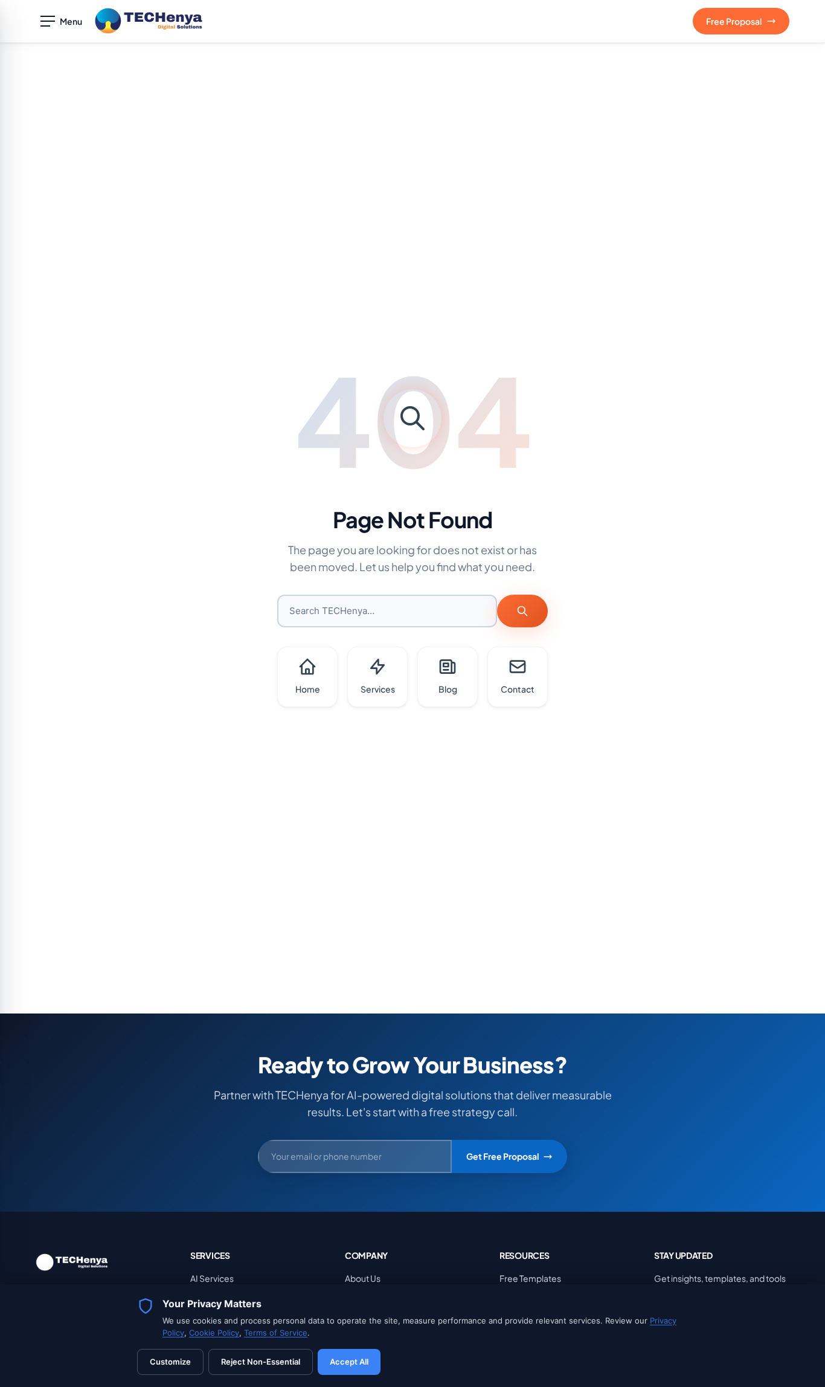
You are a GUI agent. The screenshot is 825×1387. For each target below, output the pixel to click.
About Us (362, 1278)
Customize (170, 1361)
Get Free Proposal (502, 1156)
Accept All (349, 1361)
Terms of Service (275, 1332)
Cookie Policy (214, 1332)
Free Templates (530, 1278)
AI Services (212, 1278)
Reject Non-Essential (260, 1361)
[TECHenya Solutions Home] (148, 21)
